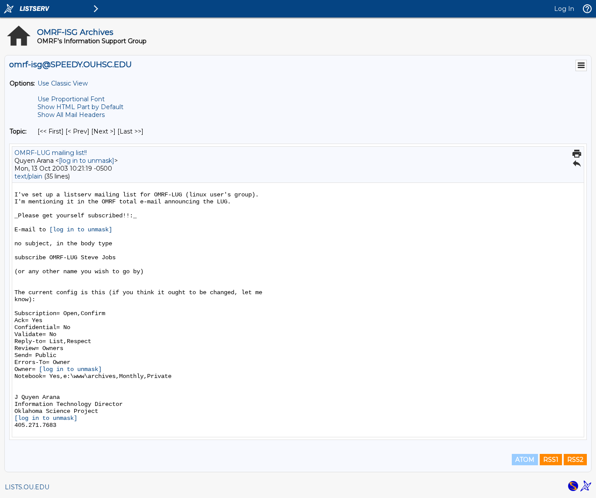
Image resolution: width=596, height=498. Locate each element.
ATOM (524, 460)
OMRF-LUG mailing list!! (50, 153)
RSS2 (575, 460)
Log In (564, 9)
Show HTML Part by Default (80, 107)
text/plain (28, 176)
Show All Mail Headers (71, 115)
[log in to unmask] (86, 161)
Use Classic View (63, 83)
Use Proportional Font (71, 99)
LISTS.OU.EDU (27, 487)
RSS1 (550, 460)
